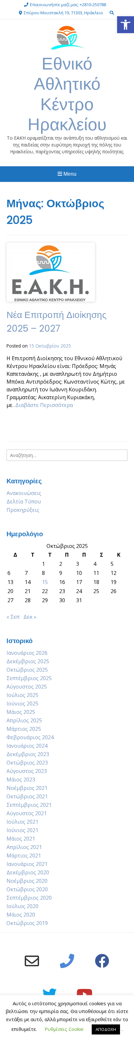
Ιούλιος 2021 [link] (22, 821)
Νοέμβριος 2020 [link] (27, 880)
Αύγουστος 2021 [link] (27, 813)
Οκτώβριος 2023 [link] (27, 762)
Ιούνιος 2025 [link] (22, 703)
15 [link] (45, 582)
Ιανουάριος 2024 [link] (27, 745)
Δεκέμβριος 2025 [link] (28, 661)
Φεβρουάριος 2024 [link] (30, 737)
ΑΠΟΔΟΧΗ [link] (106, 1029)
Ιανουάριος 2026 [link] (27, 652)
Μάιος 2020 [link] (21, 914)
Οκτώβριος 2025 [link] (27, 669)
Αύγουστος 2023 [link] (27, 771)
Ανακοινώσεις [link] (24, 493)
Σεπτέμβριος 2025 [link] (29, 678)
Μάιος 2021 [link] (21, 838)
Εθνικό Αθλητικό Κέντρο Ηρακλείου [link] (67, 94)
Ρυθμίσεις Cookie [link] (64, 1029)
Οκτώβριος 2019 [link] (27, 923)
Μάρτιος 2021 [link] (24, 855)
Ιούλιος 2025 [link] (22, 695)
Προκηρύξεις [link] (23, 510)
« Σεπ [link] (13, 616)
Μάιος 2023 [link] (21, 779)
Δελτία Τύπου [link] (24, 501)
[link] (125, 24)
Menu (69, 174)
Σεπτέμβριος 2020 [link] (29, 897)
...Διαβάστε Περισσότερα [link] (42, 405)
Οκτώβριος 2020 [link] (27, 889)
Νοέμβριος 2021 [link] (27, 788)
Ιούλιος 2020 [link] (22, 906)
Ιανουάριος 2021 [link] (27, 864)
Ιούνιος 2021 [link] (22, 830)
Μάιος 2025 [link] (21, 712)
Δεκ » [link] (29, 616)
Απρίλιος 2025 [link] (24, 720)
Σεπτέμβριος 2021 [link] (29, 804)
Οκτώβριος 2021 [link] (27, 796)
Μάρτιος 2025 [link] (24, 728)
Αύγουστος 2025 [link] (27, 686)
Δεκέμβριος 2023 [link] (28, 754)
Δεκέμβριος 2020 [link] (28, 872)
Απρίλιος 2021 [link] (24, 847)
